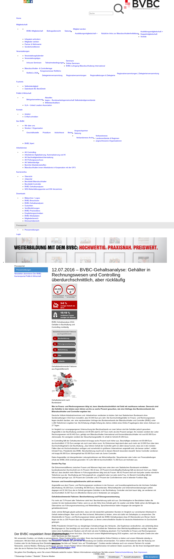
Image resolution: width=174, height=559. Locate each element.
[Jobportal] (22, 2)
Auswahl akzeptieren (132, 557)
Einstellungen (114, 557)
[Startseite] (142, 8)
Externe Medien (48, 556)
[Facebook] (31, 2)
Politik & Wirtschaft (33, 276)
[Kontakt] (15, 2)
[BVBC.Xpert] (28, 2)
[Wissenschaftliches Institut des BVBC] (25, 2)
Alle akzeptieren (151, 557)
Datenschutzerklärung (124, 552)
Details (101, 557)
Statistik (37, 556)
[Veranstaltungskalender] (19, 2)
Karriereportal (19, 276)
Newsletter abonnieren (23, 274)
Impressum (142, 552)
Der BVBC (37, 274)
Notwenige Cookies (24, 556)
